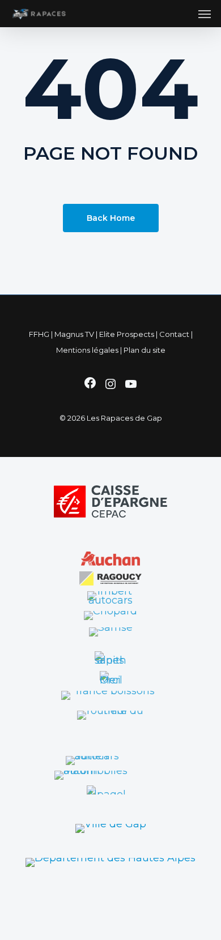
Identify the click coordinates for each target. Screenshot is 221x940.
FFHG (39, 334)
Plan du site (144, 349)
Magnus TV (74, 334)
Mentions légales (87, 349)
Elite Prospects (126, 334)
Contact (174, 334)
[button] (204, 13)
